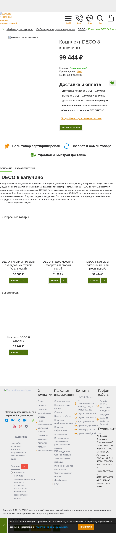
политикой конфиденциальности (52, 527)
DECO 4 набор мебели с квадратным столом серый (58, 265)
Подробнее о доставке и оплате (81, 118)
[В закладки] (24, 281)
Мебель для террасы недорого (55, 29)
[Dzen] (26, 426)
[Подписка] (24, 467)
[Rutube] (25, 420)
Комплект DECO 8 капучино (18, 339)
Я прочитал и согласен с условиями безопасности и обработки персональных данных (21, 485)
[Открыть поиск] (100, 18)
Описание (6, 168)
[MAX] (6, 420)
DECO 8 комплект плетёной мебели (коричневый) (97, 265)
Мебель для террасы (19, 29)
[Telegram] (18, 420)
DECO (81, 29)
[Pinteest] (20, 426)
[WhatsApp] (32, 420)
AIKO (79, 71)
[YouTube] (14, 426)
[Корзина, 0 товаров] (110, 18)
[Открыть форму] (89, 18)
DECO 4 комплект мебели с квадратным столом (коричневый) (18, 265)
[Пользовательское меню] (79, 18)
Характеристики (25, 168)
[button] (68, 18)
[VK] (12, 420)
